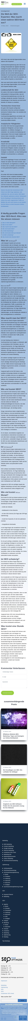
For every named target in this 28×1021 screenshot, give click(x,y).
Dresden (7, 908)
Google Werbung (8, 848)
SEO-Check (15, 600)
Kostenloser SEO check (7, 993)
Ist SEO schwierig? (7, 235)
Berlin (6, 874)
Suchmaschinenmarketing (11, 860)
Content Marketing (9, 846)
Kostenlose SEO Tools (10, 852)
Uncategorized (5, 11)
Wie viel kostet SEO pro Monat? (11, 233)
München (7, 882)
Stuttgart (7, 884)
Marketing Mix (7, 854)
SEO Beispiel (12, 241)
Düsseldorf (8, 910)
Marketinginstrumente (9, 856)
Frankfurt (7, 876)
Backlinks (3, 259)
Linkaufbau (22, 350)
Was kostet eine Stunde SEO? (11, 237)
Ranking (6, 937)
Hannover (7, 880)
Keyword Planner (8, 894)
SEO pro (18, 492)
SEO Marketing (8, 447)
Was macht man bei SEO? (9, 226)
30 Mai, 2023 (5, 25)
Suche (22, 1000)
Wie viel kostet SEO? (8, 229)
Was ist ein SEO (5, 285)
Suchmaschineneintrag (10, 870)
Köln (6, 916)
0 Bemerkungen (14, 25)
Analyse (6, 920)
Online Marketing (8, 858)
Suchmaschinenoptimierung (8, 64)
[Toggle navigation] (25, 4)
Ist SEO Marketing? (8, 231)
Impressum (4, 980)
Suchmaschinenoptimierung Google (13, 886)
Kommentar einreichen (7, 692)
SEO (20, 64)
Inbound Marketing (9, 850)
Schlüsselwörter (8, 868)
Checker (6, 928)
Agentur (6, 904)
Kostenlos (6, 930)
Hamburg (7, 878)
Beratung (6, 922)
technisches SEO (20, 473)
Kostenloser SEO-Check (16, 4)
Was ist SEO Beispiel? (8, 222)
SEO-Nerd (4, 59)
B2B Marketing (8, 844)
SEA (2, 989)
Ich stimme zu (23, 1018)
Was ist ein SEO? (7, 224)
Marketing (6, 896)
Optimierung (7, 935)
